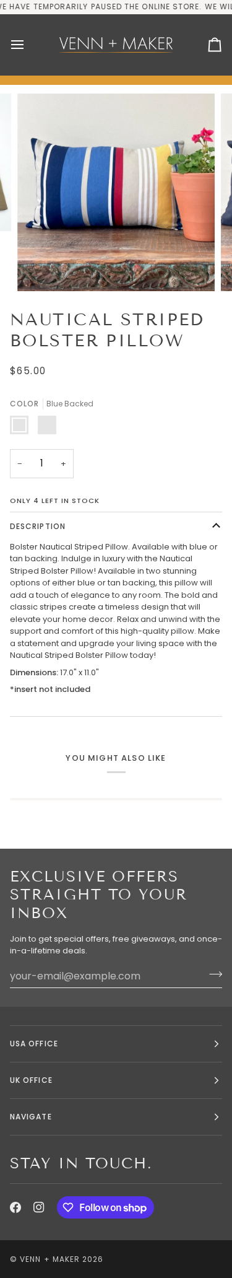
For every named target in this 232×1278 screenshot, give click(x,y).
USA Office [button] (34, 1043)
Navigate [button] (31, 1116)
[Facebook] (15, 1207)
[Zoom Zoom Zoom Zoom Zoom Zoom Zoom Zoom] (116, 192)
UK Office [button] (31, 1080)
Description (38, 526)
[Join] (212, 974)
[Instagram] (39, 1207)
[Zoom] (40, 268)
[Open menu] (28, 45)
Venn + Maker (50, 1259)
